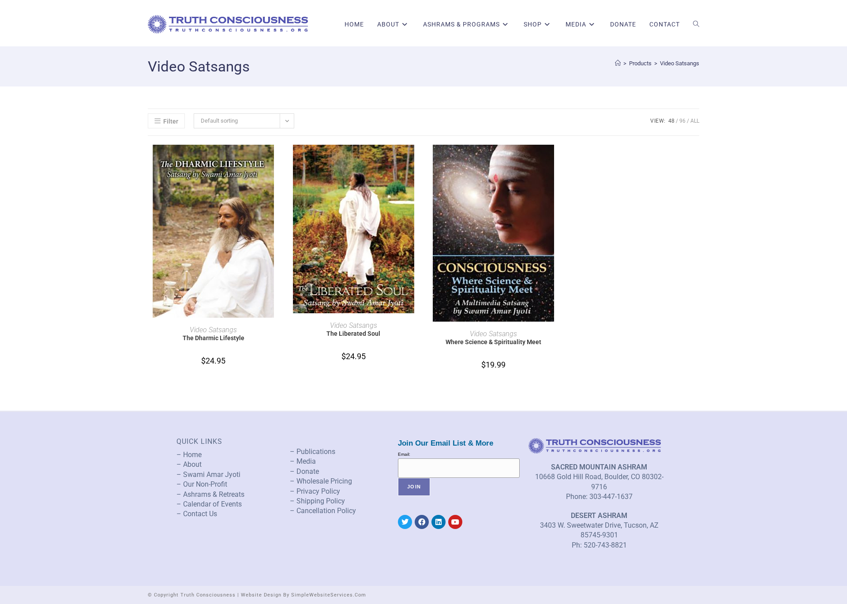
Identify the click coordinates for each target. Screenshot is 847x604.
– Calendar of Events (209, 504)
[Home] (618, 63)
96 (682, 121)
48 (671, 121)
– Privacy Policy (315, 491)
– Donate (304, 471)
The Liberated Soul (353, 333)
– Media (303, 461)
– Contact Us (196, 514)
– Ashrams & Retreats (210, 494)
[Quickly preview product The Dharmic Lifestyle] (276, 160)
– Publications (312, 451)
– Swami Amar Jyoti (208, 474)
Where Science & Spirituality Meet (493, 341)
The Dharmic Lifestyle (213, 337)
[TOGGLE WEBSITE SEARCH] (696, 24)
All (694, 121)
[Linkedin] (438, 522)
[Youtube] (455, 522)
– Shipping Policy (317, 501)
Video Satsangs (679, 63)
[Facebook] (422, 522)
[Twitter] (405, 522)
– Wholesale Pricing (321, 481)
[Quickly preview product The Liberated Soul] (416, 160)
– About (189, 464)
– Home (189, 454)
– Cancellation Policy (323, 510)
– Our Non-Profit (201, 484)
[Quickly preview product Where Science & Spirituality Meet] (556, 160)
